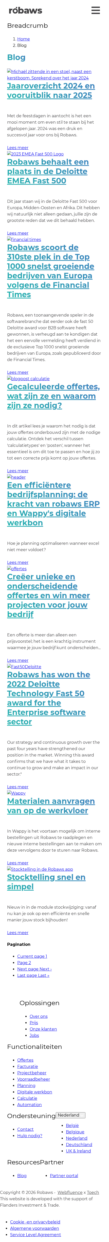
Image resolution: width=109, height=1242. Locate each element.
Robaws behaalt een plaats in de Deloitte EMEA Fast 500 (48, 171)
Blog (22, 1175)
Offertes (25, 1060)
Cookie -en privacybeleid (35, 1222)
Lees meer (17, 147)
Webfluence (70, 1192)
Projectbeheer (31, 1072)
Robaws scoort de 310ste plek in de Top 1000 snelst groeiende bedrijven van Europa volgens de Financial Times (50, 271)
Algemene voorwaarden (34, 1228)
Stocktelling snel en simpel (46, 882)
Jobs (34, 1035)
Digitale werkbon (34, 1092)
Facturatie (27, 1066)
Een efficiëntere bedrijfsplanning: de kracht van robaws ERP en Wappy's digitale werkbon (53, 503)
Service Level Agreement (35, 1234)
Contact (25, 1129)
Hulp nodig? (29, 1135)
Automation (29, 1104)
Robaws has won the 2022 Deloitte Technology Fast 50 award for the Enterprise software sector (48, 698)
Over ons (39, 1016)
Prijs (34, 1022)
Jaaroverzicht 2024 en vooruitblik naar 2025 (51, 90)
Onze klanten (43, 1029)
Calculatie (27, 1098)
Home (23, 39)
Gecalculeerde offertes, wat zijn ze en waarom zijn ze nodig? (53, 396)
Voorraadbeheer (33, 1079)
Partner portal (64, 1175)
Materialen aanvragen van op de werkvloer (51, 805)
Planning (26, 1085)
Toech (93, 1192)
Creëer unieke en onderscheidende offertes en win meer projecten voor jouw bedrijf (48, 595)
